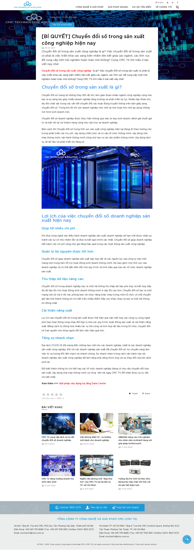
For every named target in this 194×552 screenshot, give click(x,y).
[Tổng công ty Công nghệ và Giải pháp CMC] (27, 4)
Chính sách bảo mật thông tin (122, 544)
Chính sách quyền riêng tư (146, 544)
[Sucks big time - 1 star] (44, 394)
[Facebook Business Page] (177, 2)
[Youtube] (167, 2)
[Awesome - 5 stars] (61, 394)
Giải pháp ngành (118, 7)
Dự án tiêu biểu (141, 7)
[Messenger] (187, 539)
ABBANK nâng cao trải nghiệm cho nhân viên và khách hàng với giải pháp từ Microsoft (135, 440)
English (160, 2)
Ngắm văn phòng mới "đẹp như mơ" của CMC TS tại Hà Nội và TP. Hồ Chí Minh (96, 482)
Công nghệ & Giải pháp (90, 7)
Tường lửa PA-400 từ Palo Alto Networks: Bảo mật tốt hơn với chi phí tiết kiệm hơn (134, 482)
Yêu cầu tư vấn (98, 507)
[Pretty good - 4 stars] (56, 394)
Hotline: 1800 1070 (70, 507)
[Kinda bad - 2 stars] (48, 394)
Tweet (134, 393)
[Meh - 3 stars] (52, 394)
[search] (177, 7)
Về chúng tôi (164, 7)
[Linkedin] (172, 2)
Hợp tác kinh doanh (128, 507)
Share (147, 393)
